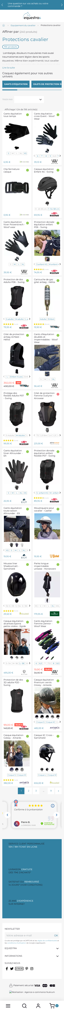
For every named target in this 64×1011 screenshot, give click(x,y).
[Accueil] (3, 25)
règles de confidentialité (47, 941)
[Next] (60, 156)
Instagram (32, 970)
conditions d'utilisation (16, 943)
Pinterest (27, 970)
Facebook (7, 970)
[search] (24, 1006)
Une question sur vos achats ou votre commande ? (28, 5)
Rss (16, 970)
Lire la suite (8, 67)
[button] (62, 5)
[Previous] (34, 156)
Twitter (12, 970)
